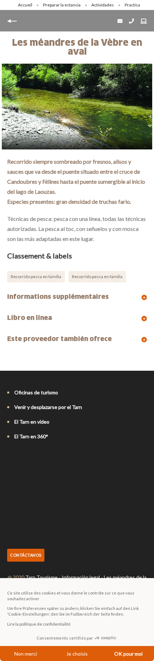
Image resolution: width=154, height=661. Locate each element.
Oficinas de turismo (36, 392)
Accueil (25, 5)
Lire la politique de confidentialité (39, 624)
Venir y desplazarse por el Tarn (48, 407)
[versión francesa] (10, 456)
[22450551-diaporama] (77, 106)
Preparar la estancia (62, 5)
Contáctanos (26, 555)
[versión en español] (40, 456)
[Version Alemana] (30, 456)
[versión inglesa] (20, 456)
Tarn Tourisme (41, 577)
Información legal (81, 577)
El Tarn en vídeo (31, 422)
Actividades (103, 5)
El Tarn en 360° (31, 436)
